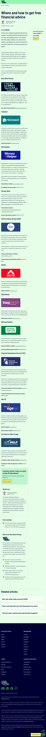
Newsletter (4, 672)
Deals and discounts (6, 662)
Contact (3, 646)
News (2, 669)
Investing (26, 642)
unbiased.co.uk (15, 143)
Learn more (22, 527)
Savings (25, 634)
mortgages (19, 99)
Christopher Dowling (10, 21)
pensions (12, 99)
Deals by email (35, 734)
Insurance (26, 646)
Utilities (25, 654)
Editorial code (27, 667)
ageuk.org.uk (13, 427)
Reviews (3, 674)
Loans (25, 651)
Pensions (26, 639)
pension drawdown (6, 204)
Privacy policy (27, 672)
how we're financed (28, 721)
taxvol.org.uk (23, 460)
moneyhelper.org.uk (18, 184)
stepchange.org (16, 318)
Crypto (25, 644)
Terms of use (27, 674)
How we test (27, 669)
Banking (26, 649)
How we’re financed (6, 667)
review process (14, 574)
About (2, 639)
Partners (3, 644)
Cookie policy (27, 662)
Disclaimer (26, 664)
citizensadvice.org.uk (6, 255)
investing (7, 99)
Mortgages (26, 637)
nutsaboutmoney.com (21, 108)
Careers (3, 642)
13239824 (18, 727)
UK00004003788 (5, 699)
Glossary (3, 664)
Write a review (7, 481)
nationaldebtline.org (21, 346)
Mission (3, 637)
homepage (12, 100)
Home (2, 634)
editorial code (17, 577)
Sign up (36, 38)
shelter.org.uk (13, 290)
